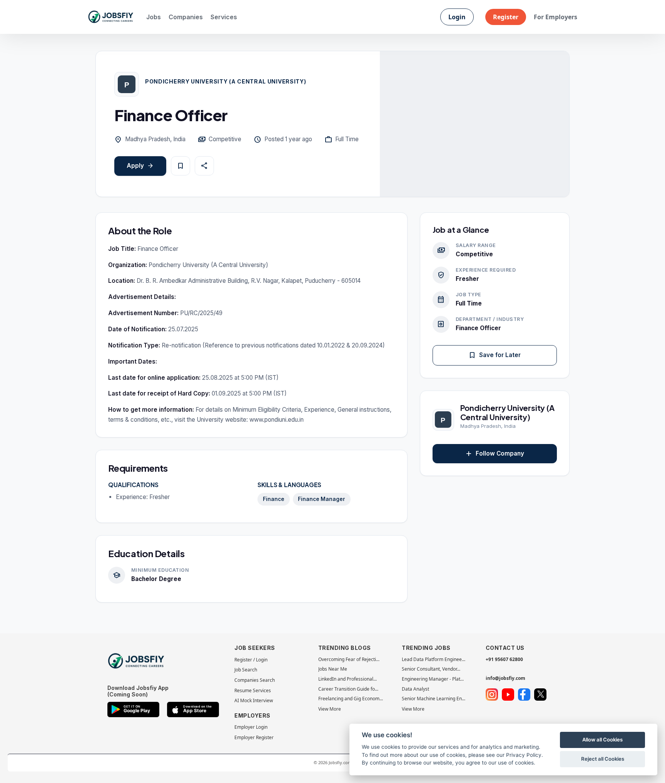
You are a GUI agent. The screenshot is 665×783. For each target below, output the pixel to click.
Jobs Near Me (332, 669)
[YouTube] (508, 694)
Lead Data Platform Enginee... (433, 659)
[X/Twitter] (540, 694)
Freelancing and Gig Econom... (350, 698)
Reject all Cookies (602, 759)
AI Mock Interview (253, 700)
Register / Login (250, 659)
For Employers (555, 17)
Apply (140, 166)
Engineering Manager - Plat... (433, 679)
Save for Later (494, 355)
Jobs (153, 17)
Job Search (245, 669)
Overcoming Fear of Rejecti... (348, 659)
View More (329, 709)
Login (457, 17)
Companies (186, 17)
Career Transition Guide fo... (348, 689)
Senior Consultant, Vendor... (431, 669)
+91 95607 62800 (504, 659)
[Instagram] (492, 694)
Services (224, 17)
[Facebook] (524, 694)
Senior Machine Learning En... (433, 698)
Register (505, 17)
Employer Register (254, 737)
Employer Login (250, 727)
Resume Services (252, 690)
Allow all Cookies (602, 739)
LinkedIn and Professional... (347, 679)
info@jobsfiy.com (505, 678)
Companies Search (254, 680)
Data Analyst (415, 689)
